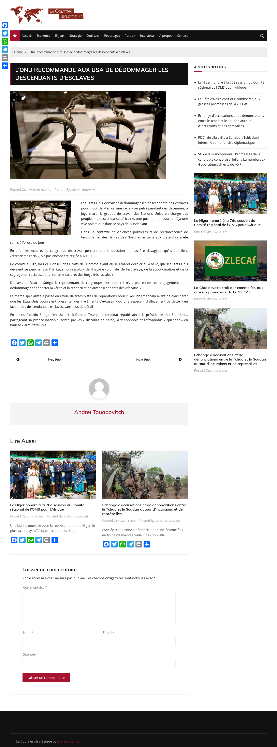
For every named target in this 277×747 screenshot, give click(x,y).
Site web (29, 654)
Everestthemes (68, 741)
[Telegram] (5, 49)
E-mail (109, 632)
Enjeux (59, 35)
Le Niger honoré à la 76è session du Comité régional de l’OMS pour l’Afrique (47, 507)
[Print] (5, 58)
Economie (43, 35)
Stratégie (75, 35)
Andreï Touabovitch (83, 190)
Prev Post (54, 359)
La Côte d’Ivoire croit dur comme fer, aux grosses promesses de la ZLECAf (229, 101)
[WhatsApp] (5, 41)
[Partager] (5, 66)
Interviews (147, 35)
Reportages (112, 35)
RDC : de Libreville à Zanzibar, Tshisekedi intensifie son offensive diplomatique (229, 140)
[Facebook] (5, 25)
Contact (182, 35)
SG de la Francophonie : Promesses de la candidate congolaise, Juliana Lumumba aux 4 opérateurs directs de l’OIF (231, 159)
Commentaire (35, 587)
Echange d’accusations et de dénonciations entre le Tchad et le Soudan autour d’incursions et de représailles (144, 509)
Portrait (130, 35)
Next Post (143, 359)
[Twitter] (5, 33)
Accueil (27, 35)
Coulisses (92, 35)
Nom (28, 632)
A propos (165, 35)
